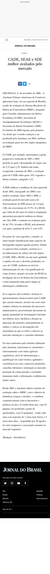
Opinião (39, 491)
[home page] (25, 46)
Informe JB (7, 502)
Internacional (41, 498)
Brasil (5, 495)
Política (39, 495)
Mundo (6, 498)
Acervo (24, 53)
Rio (4, 491)
